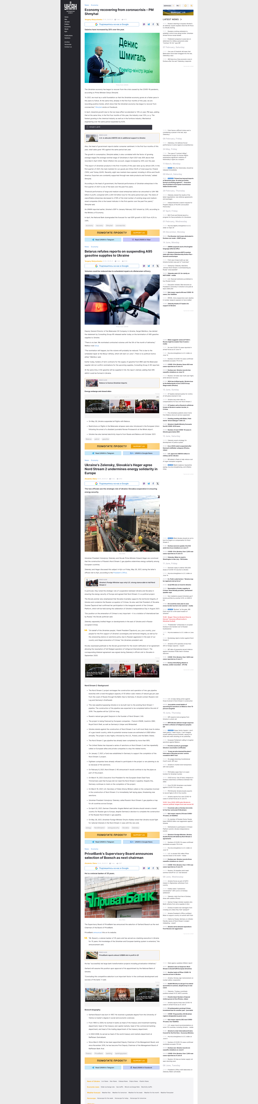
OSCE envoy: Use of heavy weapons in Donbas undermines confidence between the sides (178, 779)
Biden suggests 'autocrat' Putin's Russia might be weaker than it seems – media (176, 342)
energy (88, 828)
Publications (68, 35)
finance (88, 1053)
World (66, 29)
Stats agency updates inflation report (180, 963)
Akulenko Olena (91, 479)
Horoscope (91, 1098)
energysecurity (113, 828)
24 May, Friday (170, 149)
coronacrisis (120, 225)
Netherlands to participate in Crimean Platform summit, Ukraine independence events (177, 829)
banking (109, 1053)
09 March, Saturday (172, 174)
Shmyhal (98, 107)
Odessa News (123, 1081)
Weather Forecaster (167, 1092)
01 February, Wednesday (175, 221)
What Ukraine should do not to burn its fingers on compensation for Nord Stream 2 (178, 540)
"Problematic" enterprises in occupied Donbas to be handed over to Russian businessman (178, 627)
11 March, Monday (171, 163)
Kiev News (113, 1081)
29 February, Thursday (174, 191)
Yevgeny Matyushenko (93, 19)
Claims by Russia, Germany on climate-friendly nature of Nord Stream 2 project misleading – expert (178, 921)
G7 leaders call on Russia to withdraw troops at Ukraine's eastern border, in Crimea (178, 407)
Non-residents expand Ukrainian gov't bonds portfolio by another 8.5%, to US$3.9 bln (178, 598)
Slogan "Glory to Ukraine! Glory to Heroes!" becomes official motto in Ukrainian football (177, 619)
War (65, 19)
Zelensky (135, 828)
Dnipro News (133, 1081)
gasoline (105, 439)
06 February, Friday (172, 138)
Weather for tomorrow (119, 1092)
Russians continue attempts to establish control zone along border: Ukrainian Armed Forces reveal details (178, 33)
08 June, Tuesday (171, 1065)
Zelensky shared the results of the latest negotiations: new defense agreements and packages (177, 197)
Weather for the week (135, 1092)
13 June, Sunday (171, 389)
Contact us (68, 47)
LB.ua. (97, 346)
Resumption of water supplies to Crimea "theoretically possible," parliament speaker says (177, 590)
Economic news (93, 1087)
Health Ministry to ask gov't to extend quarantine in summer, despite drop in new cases (178, 985)
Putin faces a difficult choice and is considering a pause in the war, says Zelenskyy (177, 132)
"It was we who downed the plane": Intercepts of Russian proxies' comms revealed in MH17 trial (177, 753)
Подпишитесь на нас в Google (114, 24)
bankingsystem (121, 1053)
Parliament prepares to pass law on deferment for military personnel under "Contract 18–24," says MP (177, 41)
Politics (66, 24)
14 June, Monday (171, 242)
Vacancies (67, 44)
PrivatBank (99, 1053)
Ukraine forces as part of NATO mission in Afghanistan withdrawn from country (175, 883)
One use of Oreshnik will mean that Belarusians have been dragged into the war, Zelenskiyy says (177, 53)
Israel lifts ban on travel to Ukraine (179, 585)
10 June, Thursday (172, 713)
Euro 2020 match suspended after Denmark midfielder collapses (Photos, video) (177, 448)
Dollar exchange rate (108, 1087)
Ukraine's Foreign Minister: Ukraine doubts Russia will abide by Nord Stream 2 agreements (177, 836)
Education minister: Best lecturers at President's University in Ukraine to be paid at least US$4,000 (178, 287)
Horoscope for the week (105, 1098)
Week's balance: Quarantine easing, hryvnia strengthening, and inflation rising (177, 467)
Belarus (88, 439)
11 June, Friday (170, 563)
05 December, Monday (174, 232)
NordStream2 (99, 828)
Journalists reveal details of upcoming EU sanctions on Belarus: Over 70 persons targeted (178, 706)
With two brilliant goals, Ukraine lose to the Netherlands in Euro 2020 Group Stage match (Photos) (178, 383)
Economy (67, 26)
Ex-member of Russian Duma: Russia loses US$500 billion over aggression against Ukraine (177, 821)
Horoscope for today (121, 1098)
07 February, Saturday (174, 47)
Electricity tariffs (146, 1087)
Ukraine (67, 22)
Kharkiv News (144, 1081)
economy (89, 225)
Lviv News (104, 1081)
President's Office (120, 573)
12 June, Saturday (171, 436)
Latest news (171, 19)
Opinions (67, 38)
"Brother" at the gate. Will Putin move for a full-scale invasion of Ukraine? (176, 611)
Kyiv (65, 31)
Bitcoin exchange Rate (132, 1087)
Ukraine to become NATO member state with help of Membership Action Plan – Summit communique (178, 254)
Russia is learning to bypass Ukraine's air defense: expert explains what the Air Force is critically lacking (178, 25)
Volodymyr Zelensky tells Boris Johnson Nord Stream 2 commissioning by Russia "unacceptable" (177, 268)
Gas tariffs (119, 1087)
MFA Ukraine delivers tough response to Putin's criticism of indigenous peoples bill (178, 725)
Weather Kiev (106, 1092)
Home (66, 17)
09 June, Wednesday (173, 877)
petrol (97, 439)
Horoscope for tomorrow (138, 1098)
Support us (178, 12)
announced (97, 932)
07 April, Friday (170, 211)
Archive (67, 42)
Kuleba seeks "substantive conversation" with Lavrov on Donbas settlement (175, 891)
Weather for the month (151, 1092)
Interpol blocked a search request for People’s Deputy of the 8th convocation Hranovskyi (177, 205)
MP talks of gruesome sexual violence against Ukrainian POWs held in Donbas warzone (177, 651)
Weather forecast (93, 1093)
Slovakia (125, 828)
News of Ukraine (93, 1081)
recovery (99, 225)
